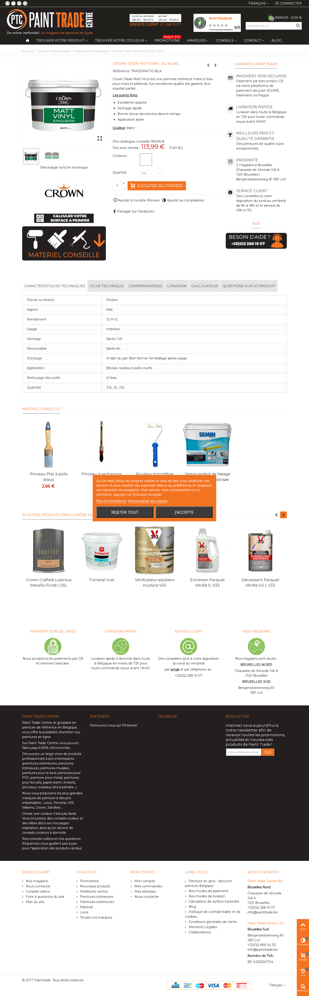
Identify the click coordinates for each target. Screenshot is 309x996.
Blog (276, 40)
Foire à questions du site (44, 897)
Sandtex (54, 807)
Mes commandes (147, 886)
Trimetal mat (101, 580)
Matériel (86, 907)
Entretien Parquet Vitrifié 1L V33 (207, 583)
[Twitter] (13, 3)
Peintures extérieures (96, 902)
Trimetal (59, 803)
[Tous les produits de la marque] (64, 191)
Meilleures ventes (93, 891)
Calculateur (204, 286)
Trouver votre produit (60, 40)
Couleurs (120, 156)
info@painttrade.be (262, 912)
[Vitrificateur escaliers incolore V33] (154, 550)
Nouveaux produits (94, 886)
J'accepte (184, 512)
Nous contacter (37, 886)
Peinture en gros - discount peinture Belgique (208, 883)
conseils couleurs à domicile (44, 833)
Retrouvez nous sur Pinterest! (113, 725)
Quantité (120, 172)
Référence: (121, 71)
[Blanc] (146, 159)
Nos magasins (36, 881)
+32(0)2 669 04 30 (261, 945)
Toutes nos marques (95, 917)
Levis (47, 803)
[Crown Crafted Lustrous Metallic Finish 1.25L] (48, 550)
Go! (267, 752)
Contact (252, 40)
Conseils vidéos (37, 891)
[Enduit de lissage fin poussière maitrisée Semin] (207, 444)
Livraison (177, 286)
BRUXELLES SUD (256, 682)
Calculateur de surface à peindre (213, 901)
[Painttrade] (50, 21)
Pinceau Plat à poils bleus (48, 477)
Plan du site (34, 902)
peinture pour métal (46, 778)
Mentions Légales (202, 927)
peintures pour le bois (39, 773)
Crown (41, 807)
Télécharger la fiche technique (64, 167)
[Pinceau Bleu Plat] (48, 444)
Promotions (167, 39)
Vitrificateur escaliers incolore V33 (154, 583)
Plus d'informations (111, 500)
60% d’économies (56, 748)
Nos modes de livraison (206, 896)
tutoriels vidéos (41, 839)
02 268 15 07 (170, 24)
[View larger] (99, 139)
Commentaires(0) (145, 286)
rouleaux (44, 787)
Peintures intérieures (91, 51)
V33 (71, 803)
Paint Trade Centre (37, 723)
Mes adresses (144, 891)
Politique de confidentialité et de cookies (212, 914)
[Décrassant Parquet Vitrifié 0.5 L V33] (260, 550)
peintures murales (54, 768)
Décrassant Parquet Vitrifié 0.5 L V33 (260, 583)
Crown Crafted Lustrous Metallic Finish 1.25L (48, 583)
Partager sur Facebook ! (136, 211)
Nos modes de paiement (208, 891)
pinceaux (29, 787)
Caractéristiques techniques (54, 286)
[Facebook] (7, 3)
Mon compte (144, 881)
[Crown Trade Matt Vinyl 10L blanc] (64, 103)
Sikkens (28, 807)
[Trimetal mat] (101, 550)
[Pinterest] (19, 3)
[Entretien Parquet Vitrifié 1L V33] (207, 550)
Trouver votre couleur (119, 40)
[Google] (25, 3)
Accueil (27, 51)
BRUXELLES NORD (256, 665)
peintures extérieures (40, 763)
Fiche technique (107, 286)
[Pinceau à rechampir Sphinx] (101, 444)
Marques (196, 40)
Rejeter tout (124, 512)
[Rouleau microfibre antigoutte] (154, 444)
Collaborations (199, 932)
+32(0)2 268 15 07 (188, 676)
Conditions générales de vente (212, 922)
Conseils (225, 40)
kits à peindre (63, 787)
